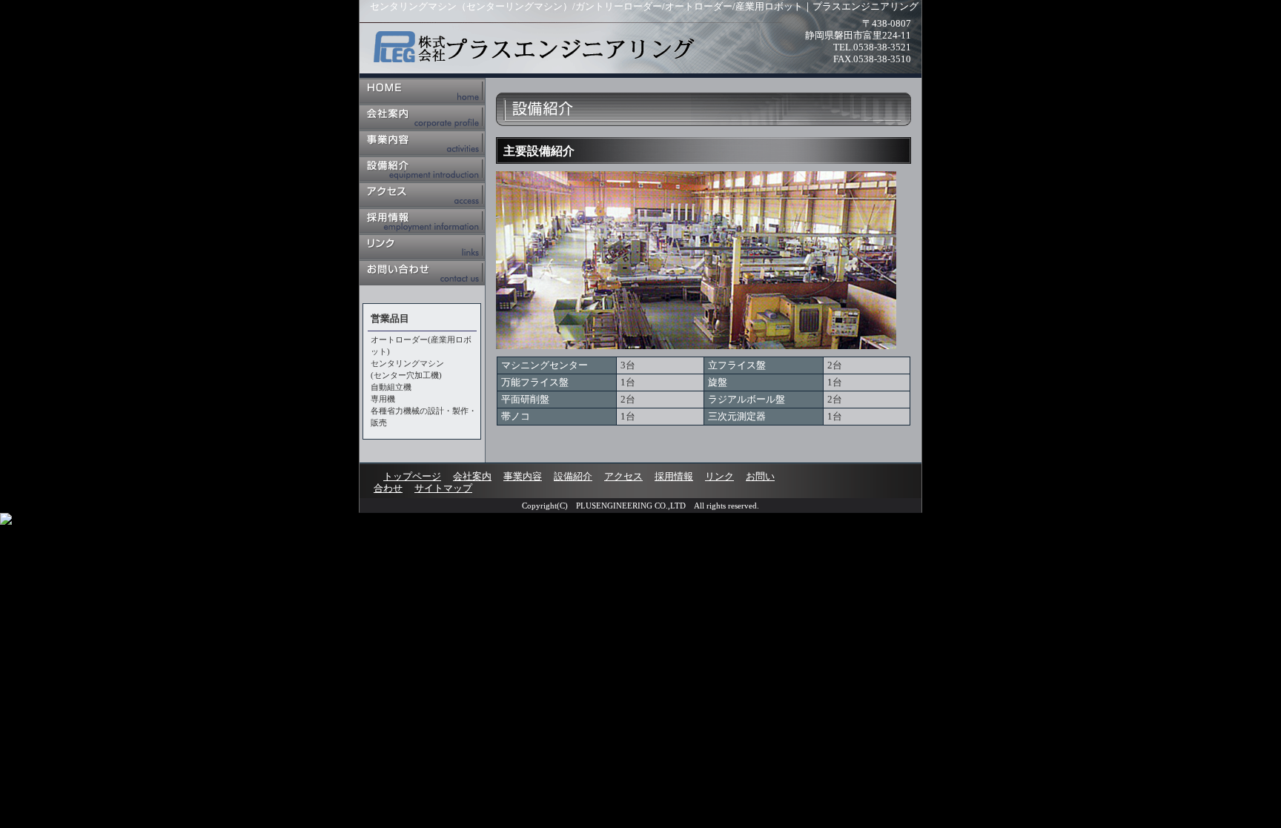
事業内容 (422, 143)
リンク (422, 246)
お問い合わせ (422, 272)
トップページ (422, 91)
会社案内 (422, 117)
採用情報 (422, 221)
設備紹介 (422, 169)
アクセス (422, 195)
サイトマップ (443, 488)
